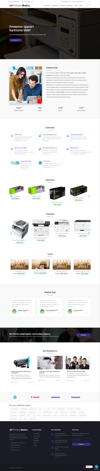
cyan (39, 415)
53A (48, 408)
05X (40, 408)
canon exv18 (13, 418)
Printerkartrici (22, 412)
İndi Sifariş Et (15, 38)
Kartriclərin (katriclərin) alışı (49, 148)
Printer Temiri (32, 418)
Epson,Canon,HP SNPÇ (21, 148)
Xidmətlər (62, 5)
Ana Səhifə (47, 5)
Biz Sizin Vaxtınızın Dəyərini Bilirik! (76, 371)
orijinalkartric (73, 415)
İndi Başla (83, 335)
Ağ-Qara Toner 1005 (41, 271)
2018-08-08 (71, 380)
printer (55, 415)
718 (39, 412)
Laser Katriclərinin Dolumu (49, 134)
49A (20, 418)
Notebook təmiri (74, 148)
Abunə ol (81, 444)
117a (54, 408)
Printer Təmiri (18, 134)
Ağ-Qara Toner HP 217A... (62, 271)
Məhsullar (70, 5)
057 (29, 415)
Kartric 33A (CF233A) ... (63, 198)
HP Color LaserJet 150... (62, 233)
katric (56, 412)
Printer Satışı (46, 161)
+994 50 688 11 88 (28, 1)
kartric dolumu (14, 408)
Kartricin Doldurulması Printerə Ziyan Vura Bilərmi (61, 434)
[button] (11, 196)
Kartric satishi (61, 408)
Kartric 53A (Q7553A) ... (41, 202)
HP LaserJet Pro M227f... (41, 233)
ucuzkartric (22, 415)
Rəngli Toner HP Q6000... (83, 271)
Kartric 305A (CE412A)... (83, 195)
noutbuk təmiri (32, 412)
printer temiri (33, 408)
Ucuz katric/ (13, 412)
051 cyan (81, 412)
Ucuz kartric (70, 408)
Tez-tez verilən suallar (79, 1)
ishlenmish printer (48, 412)
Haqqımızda (55, 5)
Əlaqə (80, 5)
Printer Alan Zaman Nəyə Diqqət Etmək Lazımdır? (61, 441)
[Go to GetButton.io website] (96, 469)
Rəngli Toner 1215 (20, 270)
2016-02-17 (15, 382)
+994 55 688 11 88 (14, 1)
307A (34, 415)
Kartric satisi (13, 415)
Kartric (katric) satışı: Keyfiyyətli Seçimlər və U (61, 454)
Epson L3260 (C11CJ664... (84, 240)
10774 (31, 382)
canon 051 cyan (63, 415)
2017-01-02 (43, 380)
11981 (59, 380)
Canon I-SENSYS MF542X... (20, 238)
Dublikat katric (47, 415)
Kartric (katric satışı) (26, 161)
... (70, 97)
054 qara (78, 408)
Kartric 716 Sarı (21, 196)
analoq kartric (23, 408)
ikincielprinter (82, 415)
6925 (87, 380)
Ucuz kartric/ (73, 412)
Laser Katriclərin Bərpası (76, 134)
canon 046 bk (64, 412)
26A (25, 418)
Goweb (21, 467)
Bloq (76, 5)
